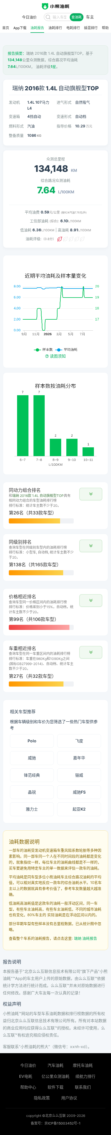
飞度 (79, 740)
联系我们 (83, 1087)
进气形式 (64, 102)
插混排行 (91, 28)
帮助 (105, 28)
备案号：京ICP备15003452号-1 (56, 1123)
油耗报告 (37, 28)
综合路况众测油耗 (55, 180)
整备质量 (16, 135)
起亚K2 (79, 809)
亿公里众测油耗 (55, 1076)
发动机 (14, 102)
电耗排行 (73, 28)
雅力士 (32, 809)
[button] (90, 494)
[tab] (55, 505)
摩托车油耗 (83, 1065)
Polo (32, 740)
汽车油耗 (55, 1065)
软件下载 (55, 1087)
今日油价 (28, 1065)
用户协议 (69, 1097)
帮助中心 (28, 1087)
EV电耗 (25, 1076)
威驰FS (79, 792)
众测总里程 (55, 159)
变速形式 (64, 116)
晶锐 (32, 792)
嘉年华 (79, 757)
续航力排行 (85, 1076)
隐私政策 (42, 1097)
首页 (5, 28)
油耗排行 (55, 28)
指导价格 (64, 126)
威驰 (32, 757)
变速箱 (14, 116)
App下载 (19, 28)
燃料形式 (16, 126)
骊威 (79, 775)
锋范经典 (32, 775)
